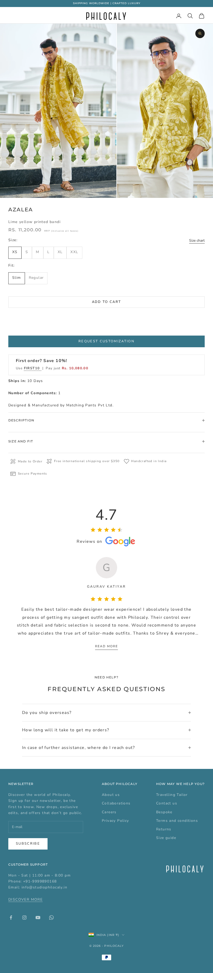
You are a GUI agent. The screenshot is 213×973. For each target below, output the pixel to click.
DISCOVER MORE (25, 899)
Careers (109, 812)
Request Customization (106, 341)
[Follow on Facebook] (11, 917)
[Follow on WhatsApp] (51, 917)
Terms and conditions (177, 820)
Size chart (197, 240)
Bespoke (164, 812)
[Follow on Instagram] (24, 917)
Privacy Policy (115, 820)
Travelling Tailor (172, 794)
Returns (163, 829)
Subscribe (28, 843)
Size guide (166, 837)
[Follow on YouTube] (38, 917)
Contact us (166, 803)
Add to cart (106, 302)
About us (111, 794)
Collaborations (116, 803)
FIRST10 (32, 368)
